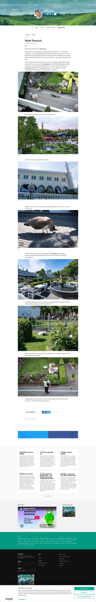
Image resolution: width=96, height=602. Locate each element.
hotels (42, 540)
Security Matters (50, 27)
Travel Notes (61, 27)
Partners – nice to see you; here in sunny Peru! (68, 474)
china (55, 538)
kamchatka (73, 540)
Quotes (10, 1)
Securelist (61, 563)
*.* (32, 27)
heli (38, 540)
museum (54, 541)
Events (42, 27)
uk (18, 545)
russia (46, 543)
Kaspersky (61, 558)
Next (75, 151)
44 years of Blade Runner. (66, 453)
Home (2, 1)
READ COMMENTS (31, 412)
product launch (35, 543)
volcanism (26, 545)
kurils (25, 541)
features (29, 540)
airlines (24, 538)
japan (67, 540)
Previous (21, 151)
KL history (20, 541)
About (6, 1)
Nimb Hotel (46, 64)
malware (43, 541)
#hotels (33, 34)
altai (29, 538)
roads (41, 543)
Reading (21, 1)
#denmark (28, 34)
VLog (25, 1)
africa (19, 538)
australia (37, 538)
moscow (48, 541)
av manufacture (44, 538)
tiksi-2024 (63, 543)
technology (57, 543)
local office (31, 541)
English (90, 1)
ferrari (34, 540)
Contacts (33, 1)
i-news (46, 540)
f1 (25, 540)
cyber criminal (61, 538)
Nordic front (43, 49)
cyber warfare (69, 538)
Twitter (47, 14)
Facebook (45, 14)
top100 (68, 543)
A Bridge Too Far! (26, 474)
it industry (62, 540)
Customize (83, 592)
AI (27, 304)
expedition (20, 540)
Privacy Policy (62, 554)
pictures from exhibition (24, 543)
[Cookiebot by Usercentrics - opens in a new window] (9, 599)
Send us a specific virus (64, 556)
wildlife (32, 545)
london (37, 541)
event (75, 538)
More (48, 496)
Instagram (50, 14)
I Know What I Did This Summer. (26, 453)
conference (28, 68)
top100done (74, 543)
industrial (52, 540)
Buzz (36, 27)
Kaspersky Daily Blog (64, 561)
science (50, 543)
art (32, 538)
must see (59, 541)
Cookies (61, 565)
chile (51, 538)
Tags (29, 1)
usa (22, 545)
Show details (21, 599)
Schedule (16, 1)
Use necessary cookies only (84, 596)
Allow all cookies (84, 588)
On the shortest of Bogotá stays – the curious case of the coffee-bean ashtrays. (47, 476)
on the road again (67, 541)
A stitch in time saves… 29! (47, 453)
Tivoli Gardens (54, 253)
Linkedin (53, 14)
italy (57, 540)
